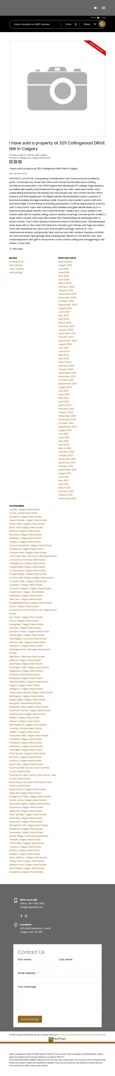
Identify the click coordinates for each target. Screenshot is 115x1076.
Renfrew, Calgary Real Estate (25, 757)
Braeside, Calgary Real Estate (25, 538)
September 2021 (67, 469)
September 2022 (67, 426)
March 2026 (64, 283)
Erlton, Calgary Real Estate (24, 620)
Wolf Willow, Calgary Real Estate (27, 868)
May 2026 (63, 276)
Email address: (27, 973)
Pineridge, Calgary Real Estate (25, 749)
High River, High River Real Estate (27, 656)
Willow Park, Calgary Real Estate (27, 861)
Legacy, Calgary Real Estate (24, 685)
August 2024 (65, 344)
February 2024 (66, 365)
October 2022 (66, 423)
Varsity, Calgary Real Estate (24, 850)
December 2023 (67, 372)
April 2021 (63, 484)
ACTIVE (93, 18)
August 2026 (65, 265)
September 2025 (67, 304)
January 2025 (65, 329)
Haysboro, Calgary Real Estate (26, 645)
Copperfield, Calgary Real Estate (27, 566)
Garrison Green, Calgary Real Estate (29, 631)
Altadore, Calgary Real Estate (25, 516)
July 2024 (63, 347)
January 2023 (65, 412)
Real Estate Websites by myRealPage (89, 1035)
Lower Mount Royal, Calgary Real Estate (31, 692)
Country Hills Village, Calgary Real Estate (31, 577)
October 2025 (66, 301)
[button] (21, 916)
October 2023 (66, 380)
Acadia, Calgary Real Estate (24, 509)
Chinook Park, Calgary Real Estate (28, 552)
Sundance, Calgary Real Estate (26, 829)
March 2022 (64, 448)
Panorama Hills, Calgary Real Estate (28, 735)
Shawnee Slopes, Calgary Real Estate (29, 803)
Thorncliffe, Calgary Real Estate (26, 843)
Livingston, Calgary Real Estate (26, 688)
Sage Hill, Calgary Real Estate (25, 793)
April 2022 (63, 444)
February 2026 (66, 286)
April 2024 (63, 358)
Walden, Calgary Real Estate (24, 854)
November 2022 (67, 419)
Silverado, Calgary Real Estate (25, 818)
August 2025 (65, 308)
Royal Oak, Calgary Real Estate (26, 764)
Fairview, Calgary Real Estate (25, 627)
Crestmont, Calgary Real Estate (26, 592)
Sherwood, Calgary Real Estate (26, 807)
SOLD (104, 18)
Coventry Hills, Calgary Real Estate (28, 581)
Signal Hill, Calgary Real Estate (25, 811)
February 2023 (66, 408)
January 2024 (65, 369)
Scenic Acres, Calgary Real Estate (27, 800)
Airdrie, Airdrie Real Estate (23, 513)
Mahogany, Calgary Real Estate (26, 696)
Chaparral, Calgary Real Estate (26, 549)
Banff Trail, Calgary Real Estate (26, 527)
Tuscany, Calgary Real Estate (25, 846)
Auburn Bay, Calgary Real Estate (27, 523)
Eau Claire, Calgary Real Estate (26, 617)
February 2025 (66, 326)
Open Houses (16, 268)
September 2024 (67, 340)
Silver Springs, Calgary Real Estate (28, 814)
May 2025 (63, 315)
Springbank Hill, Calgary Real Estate (28, 825)
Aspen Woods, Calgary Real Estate (28, 520)
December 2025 (67, 294)
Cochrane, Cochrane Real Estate (27, 559)
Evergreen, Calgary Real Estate (26, 624)
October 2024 (66, 337)
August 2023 (65, 387)
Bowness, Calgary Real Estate (25, 534)
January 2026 (65, 290)
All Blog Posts (16, 261)
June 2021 (63, 476)
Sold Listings (15, 272)
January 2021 (65, 494)
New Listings (15, 265)
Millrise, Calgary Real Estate (24, 717)
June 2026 (64, 272)
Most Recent (65, 261)
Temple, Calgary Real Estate (25, 839)
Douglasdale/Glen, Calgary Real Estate (30, 602)
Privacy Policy (64, 1035)
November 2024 (67, 333)
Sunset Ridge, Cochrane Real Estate (28, 836)
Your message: (27, 986)
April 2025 (63, 319)
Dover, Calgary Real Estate (24, 606)
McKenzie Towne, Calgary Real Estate (29, 710)
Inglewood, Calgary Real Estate (26, 671)
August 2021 (64, 473)
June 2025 (64, 311)
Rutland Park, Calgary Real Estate (27, 789)
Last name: (66, 959)
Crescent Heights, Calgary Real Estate (30, 588)
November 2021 (66, 462)
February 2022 (66, 451)
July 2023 (63, 390)
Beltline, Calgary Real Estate (24, 531)
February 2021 (66, 491)
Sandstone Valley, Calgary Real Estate (30, 796)
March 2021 (64, 487)
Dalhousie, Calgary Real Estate (26, 595)
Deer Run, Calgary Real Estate (25, 599)
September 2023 (67, 383)
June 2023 (63, 394)
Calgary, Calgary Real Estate (25, 541)
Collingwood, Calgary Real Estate (34, 158)
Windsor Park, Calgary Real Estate (28, 864)
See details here (18, 173)
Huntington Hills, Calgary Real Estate (29, 667)
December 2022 (67, 416)
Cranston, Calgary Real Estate (25, 584)
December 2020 (67, 498)
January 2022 (65, 455)
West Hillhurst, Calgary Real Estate (28, 857)
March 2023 (64, 405)
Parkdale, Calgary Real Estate (25, 739)
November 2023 (67, 376)
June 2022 (63, 437)
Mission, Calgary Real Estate (24, 721)
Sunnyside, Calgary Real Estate (26, 832)
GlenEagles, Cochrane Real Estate (28, 638)
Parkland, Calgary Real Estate (25, 742)
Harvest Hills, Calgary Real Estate (27, 642)
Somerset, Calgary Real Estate (26, 821)
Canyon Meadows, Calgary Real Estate (30, 545)
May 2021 (63, 480)
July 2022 (63, 433)
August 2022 (65, 430)
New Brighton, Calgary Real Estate (28, 724)
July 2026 (63, 268)
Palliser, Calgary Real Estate (24, 732)
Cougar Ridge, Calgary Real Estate (28, 574)
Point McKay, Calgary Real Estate (27, 753)
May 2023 (63, 398)
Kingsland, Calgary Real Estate (25, 678)
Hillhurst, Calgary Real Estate (25, 660)
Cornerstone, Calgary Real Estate (27, 570)
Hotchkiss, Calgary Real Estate (26, 663)
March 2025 (64, 322)
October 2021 (65, 466)
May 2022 (63, 441)
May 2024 (63, 355)
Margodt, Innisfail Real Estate (25, 703)
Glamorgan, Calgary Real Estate (27, 635)
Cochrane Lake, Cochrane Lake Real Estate (33, 556)
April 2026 (63, 279)
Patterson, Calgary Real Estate (26, 746)
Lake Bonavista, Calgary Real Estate (28, 681)
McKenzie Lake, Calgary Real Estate (28, 706)
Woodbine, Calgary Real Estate (26, 872)
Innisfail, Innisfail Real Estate (24, 674)
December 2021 (67, 459)
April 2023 (63, 401)
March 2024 (65, 362)
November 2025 (67, 297)
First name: (25, 959)
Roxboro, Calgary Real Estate (25, 760)
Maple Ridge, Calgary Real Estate (27, 699)
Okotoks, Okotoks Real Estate (25, 728)
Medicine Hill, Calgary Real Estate (27, 714)
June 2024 (64, 351)
